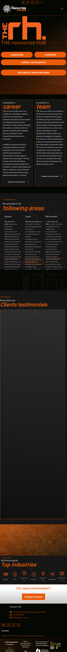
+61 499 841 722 (18, 615)
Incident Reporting (37, 636)
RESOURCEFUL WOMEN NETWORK (34, 72)
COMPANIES (50, 54)
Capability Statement (7, 635)
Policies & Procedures (22, 636)
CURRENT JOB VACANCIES (33, 62)
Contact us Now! (33, 596)
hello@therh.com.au (20, 617)
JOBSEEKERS (16, 54)
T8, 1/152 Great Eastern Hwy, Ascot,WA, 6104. (29, 612)
